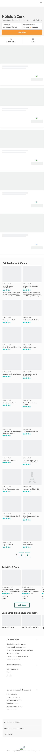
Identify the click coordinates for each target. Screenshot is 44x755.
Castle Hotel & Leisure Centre (30, 287)
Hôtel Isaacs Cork (8, 320)
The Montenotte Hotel (30, 431)
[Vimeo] (24, 742)
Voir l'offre (37, 79)
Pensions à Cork (13, 703)
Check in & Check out (29, 24)
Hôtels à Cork (8, 628)
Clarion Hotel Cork (29, 347)
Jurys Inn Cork (28, 545)
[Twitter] (21, 742)
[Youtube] (27, 742)
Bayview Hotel (7, 545)
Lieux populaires (13, 640)
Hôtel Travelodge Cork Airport (31, 516)
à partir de (5, 596)
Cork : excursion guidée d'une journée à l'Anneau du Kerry (10, 590)
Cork (8, 672)
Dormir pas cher (13, 669)
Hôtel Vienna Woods (9, 460)
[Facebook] (18, 742)
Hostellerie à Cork (30, 628)
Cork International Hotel (11, 516)
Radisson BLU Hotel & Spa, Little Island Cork (11, 432)
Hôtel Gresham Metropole (11, 347)
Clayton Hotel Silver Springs (30, 403)
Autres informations (14, 665)
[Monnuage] (7, 3)
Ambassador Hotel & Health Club (30, 375)
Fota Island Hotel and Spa (16, 647)
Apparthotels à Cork (14, 700)
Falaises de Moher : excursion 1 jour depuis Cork (30, 590)
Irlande (9, 675)
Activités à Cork (10, 567)
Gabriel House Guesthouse (7, 287)
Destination (6, 24)
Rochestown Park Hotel (31, 320)
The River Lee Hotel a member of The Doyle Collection (30, 461)
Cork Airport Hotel (8, 403)
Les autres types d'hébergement (19, 690)
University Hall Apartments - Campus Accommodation (20, 651)
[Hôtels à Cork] (27, 554)
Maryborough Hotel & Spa (11, 374)
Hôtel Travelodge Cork (10, 489)
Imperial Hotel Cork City (31, 489)
